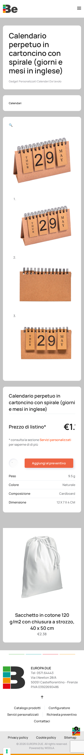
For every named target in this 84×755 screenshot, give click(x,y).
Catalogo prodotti (27, 708)
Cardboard (67, 493)
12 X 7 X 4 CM (66, 502)
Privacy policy (18, 737)
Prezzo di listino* (27, 426)
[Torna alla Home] (10, 9)
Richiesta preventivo (62, 714)
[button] (79, 9)
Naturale (69, 485)
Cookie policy (46, 737)
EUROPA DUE (41, 668)
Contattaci (42, 721)
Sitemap (70, 737)
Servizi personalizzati (55, 440)
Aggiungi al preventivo (49, 463)
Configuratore (59, 708)
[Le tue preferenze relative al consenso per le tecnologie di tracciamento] (7, 751)
